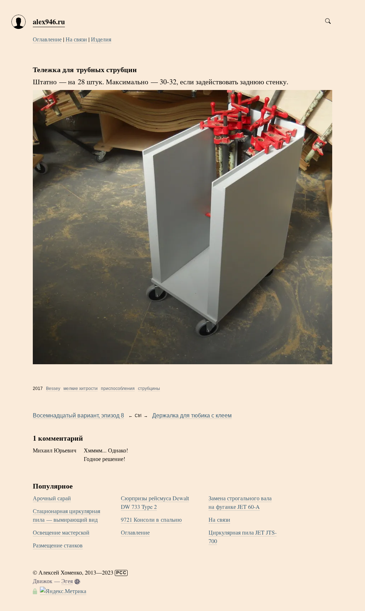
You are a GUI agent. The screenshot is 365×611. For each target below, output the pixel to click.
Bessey (53, 388)
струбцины (149, 388)
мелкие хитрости (80, 388)
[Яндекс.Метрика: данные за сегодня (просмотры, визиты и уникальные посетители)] (63, 591)
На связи (76, 39)
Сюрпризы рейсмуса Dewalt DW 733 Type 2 (155, 502)
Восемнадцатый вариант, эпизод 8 (78, 415)
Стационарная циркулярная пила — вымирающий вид (66, 515)
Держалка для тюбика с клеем (192, 415)
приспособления (118, 388)
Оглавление (47, 39)
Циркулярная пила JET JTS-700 (243, 537)
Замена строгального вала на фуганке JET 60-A (240, 502)
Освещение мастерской (61, 532)
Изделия (101, 39)
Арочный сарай (52, 498)
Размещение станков (58, 545)
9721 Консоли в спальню (151, 519)
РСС (121, 572)
